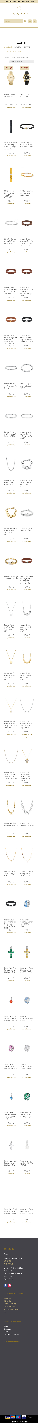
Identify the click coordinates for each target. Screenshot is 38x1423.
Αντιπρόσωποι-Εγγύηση (11, 1309)
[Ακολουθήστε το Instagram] (9, 1285)
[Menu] (33, 31)
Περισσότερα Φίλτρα (13, 51)
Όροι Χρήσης (8, 1298)
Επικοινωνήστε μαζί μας (11, 1334)
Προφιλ (6, 1326)
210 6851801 (8, 1261)
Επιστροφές (7, 1329)
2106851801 (16, 1)
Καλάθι (6, 1332)
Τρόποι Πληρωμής (9, 1306)
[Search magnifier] (25, 21)
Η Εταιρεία (7, 1301)
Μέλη (5, 1312)
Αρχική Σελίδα (8, 47)
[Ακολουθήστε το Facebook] (5, 1285)
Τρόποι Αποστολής (10, 1304)
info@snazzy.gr (25, 1)
